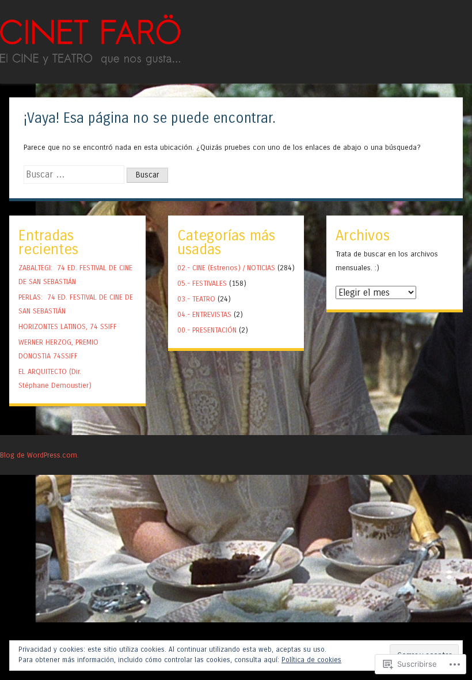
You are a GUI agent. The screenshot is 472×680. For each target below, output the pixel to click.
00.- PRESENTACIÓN (207, 330)
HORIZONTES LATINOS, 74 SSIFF (67, 326)
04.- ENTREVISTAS (204, 314)
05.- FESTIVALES (202, 283)
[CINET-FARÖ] (90, 61)
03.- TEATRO (196, 298)
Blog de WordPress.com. (39, 455)
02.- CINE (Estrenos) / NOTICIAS (226, 267)
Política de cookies (311, 660)
